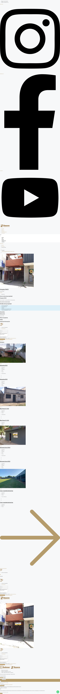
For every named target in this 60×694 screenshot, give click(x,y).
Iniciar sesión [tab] (3, 679)
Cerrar (4, 677)
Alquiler (3, 228)
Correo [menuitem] (13, 251)
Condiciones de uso (13, 338)
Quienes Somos (4, 231)
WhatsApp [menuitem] (3, 251)
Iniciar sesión (2, 685)
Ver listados (3, 328)
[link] (13, 362)
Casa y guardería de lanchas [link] (6, 490)
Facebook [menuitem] (8, 251)
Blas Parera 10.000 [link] (4, 408)
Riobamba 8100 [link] (3, 365)
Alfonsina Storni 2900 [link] (5, 447)
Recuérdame (3, 684)
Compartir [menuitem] (3, 250)
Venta (3, 229)
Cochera (3, 246)
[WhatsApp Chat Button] (57, 692)
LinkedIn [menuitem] (11, 251)
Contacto (3, 241)
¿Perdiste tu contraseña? (8, 684)
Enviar (1, 693)
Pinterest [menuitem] (6, 251)
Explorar (3, 230)
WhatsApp (1, 340)
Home (3, 245)
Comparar (1, 677)
